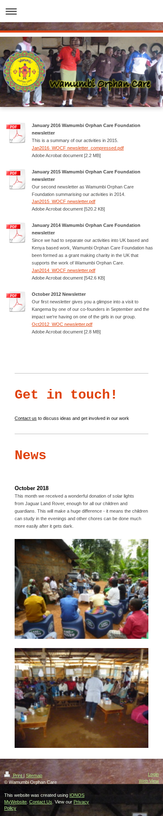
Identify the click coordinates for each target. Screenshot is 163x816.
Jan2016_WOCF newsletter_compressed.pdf (78, 147)
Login (153, 774)
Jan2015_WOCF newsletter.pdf (63, 201)
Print (17, 775)
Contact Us (40, 801)
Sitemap (34, 775)
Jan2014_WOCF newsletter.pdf (63, 270)
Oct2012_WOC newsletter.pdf (62, 324)
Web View (149, 780)
